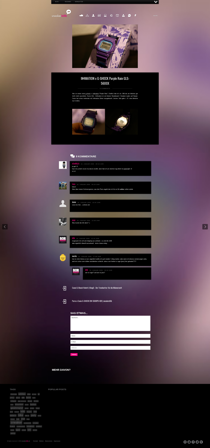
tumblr (201, 442)
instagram (185, 442)
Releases (68, 1)
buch (34, 397)
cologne (13, 401)
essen (26, 404)
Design (117, 18)
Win (99, 18)
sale (17, 419)
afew (28, 394)
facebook (193, 442)
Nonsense (135, 18)
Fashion (87, 18)
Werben (41, 441)
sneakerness (21, 426)
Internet (105, 18)
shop (28, 419)
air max (34, 394)
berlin (28, 397)
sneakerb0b (27, 423)
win (29, 429)
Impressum (57, 441)
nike (20, 415)
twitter (197, 442)
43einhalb (14, 394)
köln (23, 411)
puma (39, 415)
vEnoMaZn (75, 163)
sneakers (30, 426)
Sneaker (81, 18)
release (13, 419)
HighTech (123, 18)
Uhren (101, 98)
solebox (39, 426)
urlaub (24, 430)
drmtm (36, 401)
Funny (129, 18)
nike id (27, 415)
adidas (21, 394)
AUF (156, 2)
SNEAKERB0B (61, 13)
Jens (73, 184)
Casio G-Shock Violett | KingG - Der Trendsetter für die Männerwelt (97, 287)
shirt (23, 419)
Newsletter (79, 1)
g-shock (88, 93)
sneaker (16, 422)
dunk (12, 404)
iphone (26, 408)
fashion (33, 404)
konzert (17, 412)
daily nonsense (22, 401)
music (29, 412)
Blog (57, 1)
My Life (93, 18)
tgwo (18, 430)
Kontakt (35, 441)
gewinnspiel (17, 408)
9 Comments (105, 88)
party (33, 415)
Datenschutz (48, 441)
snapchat (189, 442)
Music (111, 18)
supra (12, 430)
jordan (32, 408)
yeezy (13, 433)
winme (35, 430)
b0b (73, 238)
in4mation (96, 93)
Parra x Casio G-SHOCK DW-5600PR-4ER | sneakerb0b (92, 301)
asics (18, 398)
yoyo (73, 220)
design (30, 401)
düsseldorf (19, 404)
